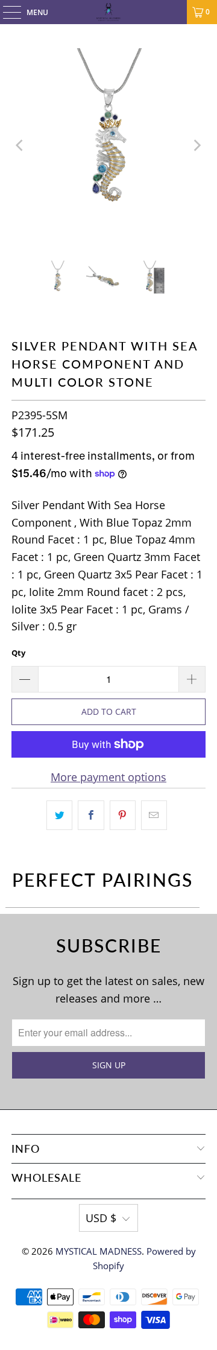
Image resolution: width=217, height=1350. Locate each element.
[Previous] (20, 145)
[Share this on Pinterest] (123, 815)
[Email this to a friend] (154, 815)
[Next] (196, 145)
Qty (18, 652)
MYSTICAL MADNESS (98, 1251)
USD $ (101, 1218)
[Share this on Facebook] (91, 815)
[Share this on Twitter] (59, 815)
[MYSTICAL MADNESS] (108, 12)
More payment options (108, 777)
